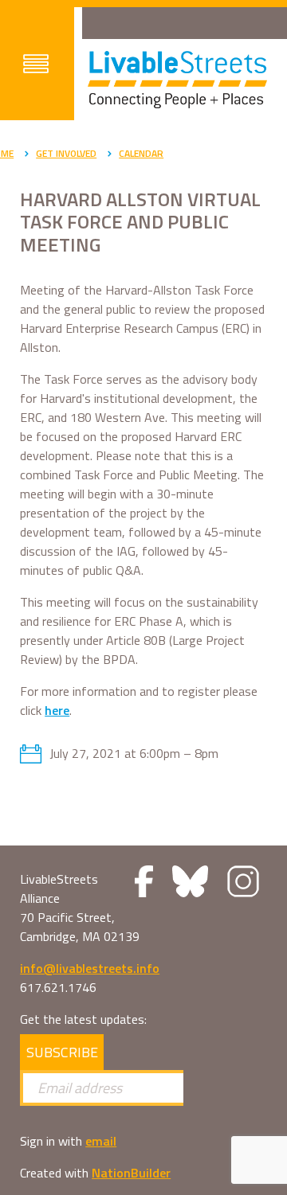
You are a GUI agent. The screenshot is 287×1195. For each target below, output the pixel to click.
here (57, 710)
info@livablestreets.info (89, 968)
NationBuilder (131, 1172)
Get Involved (66, 153)
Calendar (141, 153)
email (100, 1140)
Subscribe (62, 1052)
